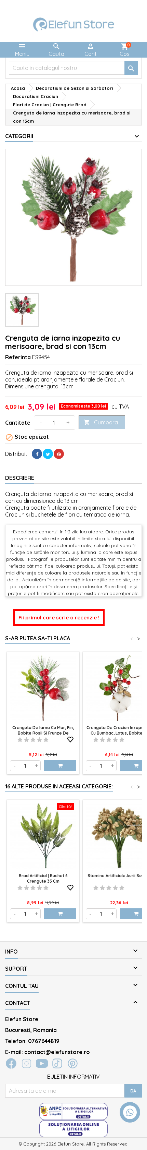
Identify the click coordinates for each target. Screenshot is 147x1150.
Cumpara (101, 422)
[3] (33, 739)
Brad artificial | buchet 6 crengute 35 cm (43, 878)
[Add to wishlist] (70, 738)
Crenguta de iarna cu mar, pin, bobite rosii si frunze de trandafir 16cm (43, 733)
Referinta (18, 357)
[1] (20, 739)
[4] (39, 739)
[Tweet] (48, 454)
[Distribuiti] (37, 454)
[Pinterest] (59, 454)
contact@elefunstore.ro (57, 1052)
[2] (26, 739)
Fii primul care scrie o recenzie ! (58, 617)
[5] (46, 739)
